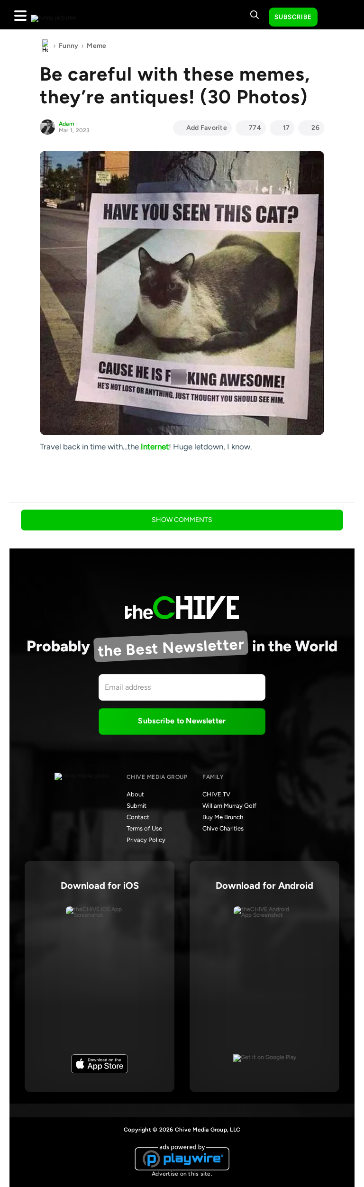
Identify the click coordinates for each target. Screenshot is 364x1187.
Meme (96, 46)
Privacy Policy (146, 839)
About (135, 794)
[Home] (45, 46)
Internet (155, 446)
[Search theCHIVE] (254, 14)
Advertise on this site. (182, 1173)
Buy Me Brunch (222, 817)
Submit (136, 805)
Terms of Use (144, 828)
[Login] (333, 17)
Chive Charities (223, 828)
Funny (68, 46)
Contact (138, 817)
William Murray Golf (229, 805)
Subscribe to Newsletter (182, 720)
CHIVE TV (216, 794)
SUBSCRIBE (293, 16)
